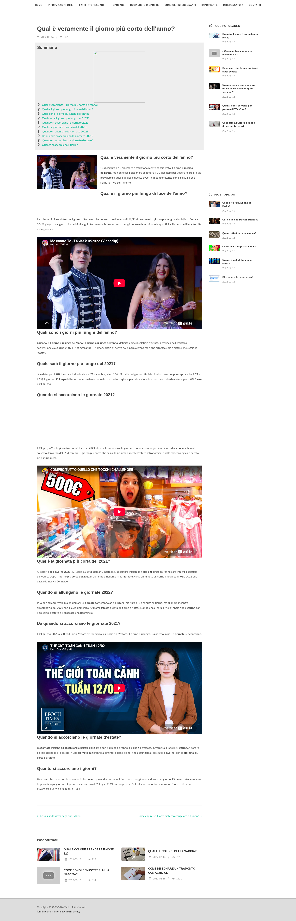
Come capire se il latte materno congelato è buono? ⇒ (170, 816)
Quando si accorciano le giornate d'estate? (67, 140)
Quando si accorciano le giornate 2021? (66, 122)
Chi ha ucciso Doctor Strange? (240, 219)
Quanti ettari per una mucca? (239, 233)
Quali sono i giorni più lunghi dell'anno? (65, 113)
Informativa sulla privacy (67, 912)
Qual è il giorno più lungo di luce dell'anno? (67, 109)
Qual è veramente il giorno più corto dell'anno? (70, 105)
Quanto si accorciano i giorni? (60, 145)
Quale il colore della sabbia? (172, 851)
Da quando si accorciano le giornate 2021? (67, 136)
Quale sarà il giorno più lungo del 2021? (65, 118)
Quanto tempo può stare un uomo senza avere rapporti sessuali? (238, 88)
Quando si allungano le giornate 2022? (65, 131)
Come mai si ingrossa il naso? (240, 246)
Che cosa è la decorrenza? (237, 277)
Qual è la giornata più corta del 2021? (64, 127)
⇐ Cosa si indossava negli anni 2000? (59, 816)
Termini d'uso (44, 912)
